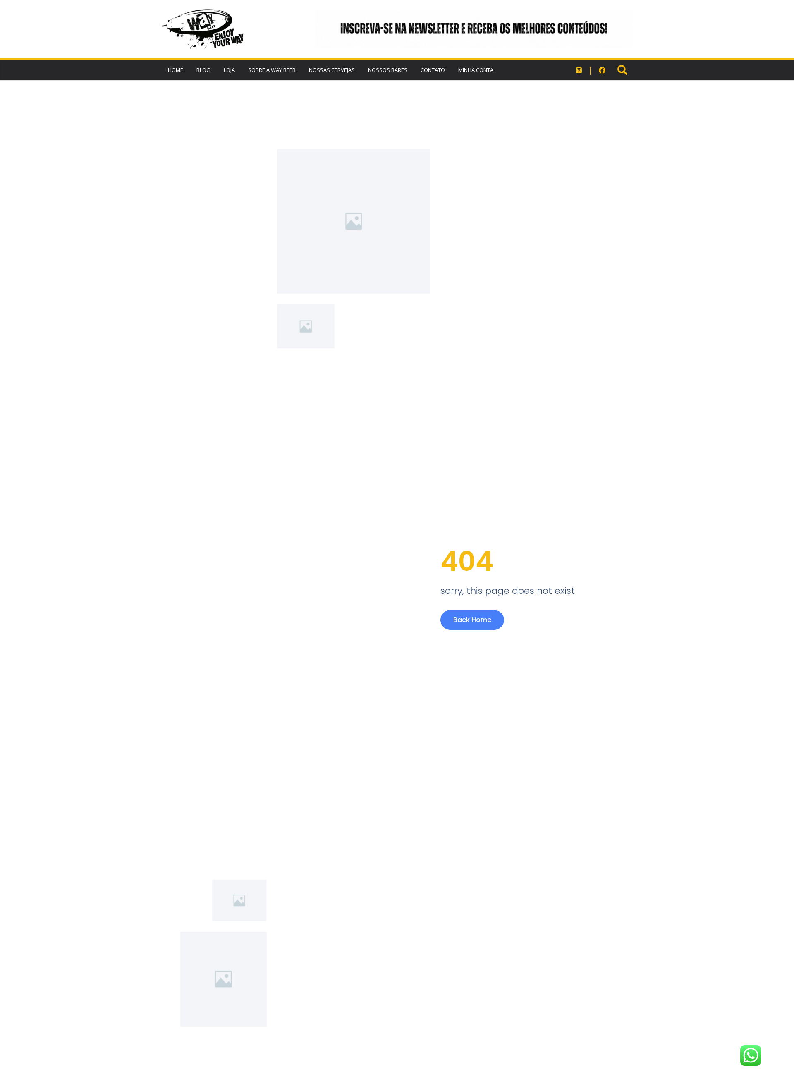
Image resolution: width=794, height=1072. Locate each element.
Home (175, 70)
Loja (229, 70)
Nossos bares (387, 70)
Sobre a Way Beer (272, 70)
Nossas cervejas (332, 70)
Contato (433, 70)
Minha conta (475, 70)
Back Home (472, 620)
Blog (203, 70)
